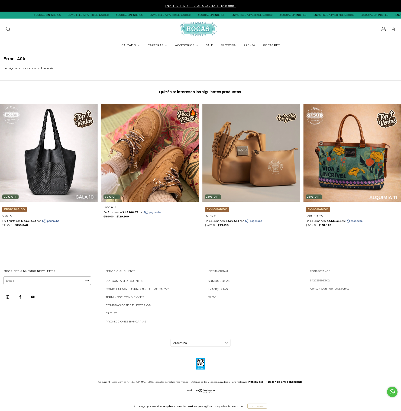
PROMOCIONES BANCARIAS (126, 321)
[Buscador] (8, 29)
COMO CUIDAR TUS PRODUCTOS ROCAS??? (137, 289)
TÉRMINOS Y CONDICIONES (125, 297)
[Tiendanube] (200, 392)
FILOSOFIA (228, 45)
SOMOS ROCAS (219, 281)
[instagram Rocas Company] (8, 297)
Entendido (257, 406)
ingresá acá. (256, 381)
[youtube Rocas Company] (33, 297)
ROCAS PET (271, 45)
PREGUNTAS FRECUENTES (124, 281)
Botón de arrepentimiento (285, 381)
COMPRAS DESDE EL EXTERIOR (128, 305)
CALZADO (129, 45)
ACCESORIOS (185, 45)
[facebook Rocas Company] (20, 297)
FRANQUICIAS (218, 289)
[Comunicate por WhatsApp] (392, 392)
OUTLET (111, 313)
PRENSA (249, 45)
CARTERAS (156, 45)
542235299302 (320, 280)
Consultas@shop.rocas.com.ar (330, 288)
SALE (209, 45)
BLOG (212, 297)
